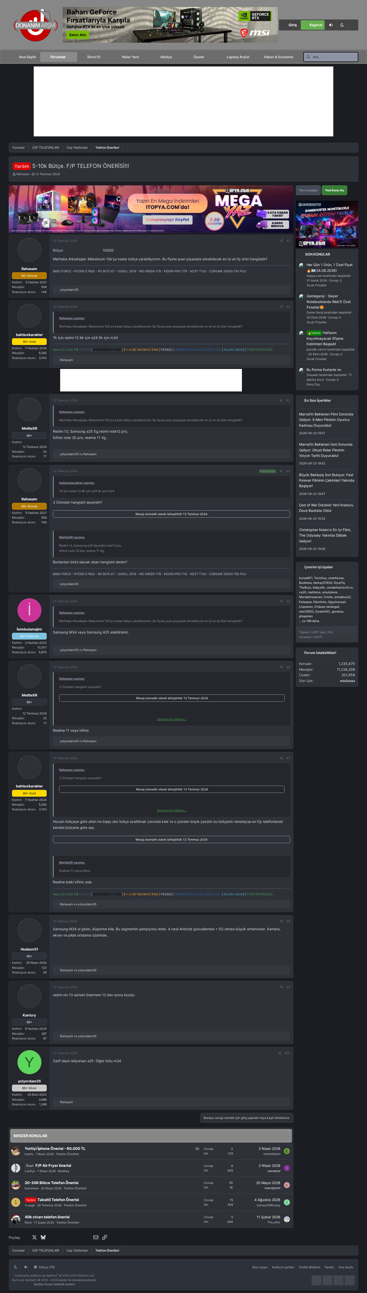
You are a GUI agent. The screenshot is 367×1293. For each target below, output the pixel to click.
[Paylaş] (281, 241)
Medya (166, 57)
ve (78, 454)
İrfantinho (320, 602)
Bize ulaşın (260, 1267)
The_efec (273, 1222)
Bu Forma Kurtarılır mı (324, 369)
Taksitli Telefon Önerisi (58, 1199)
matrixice (314, 592)
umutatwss (329, 592)
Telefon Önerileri (67, 1154)
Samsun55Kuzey (268, 1205)
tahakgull (332, 607)
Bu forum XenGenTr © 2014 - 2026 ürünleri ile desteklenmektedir (54, 1280)
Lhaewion (306, 607)
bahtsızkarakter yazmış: (77, 483)
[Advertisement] (183, 101)
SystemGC (322, 611)
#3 (288, 400)
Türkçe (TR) (46, 1267)
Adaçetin (319, 588)
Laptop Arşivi (238, 57)
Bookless (305, 583)
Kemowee (32, 1188)
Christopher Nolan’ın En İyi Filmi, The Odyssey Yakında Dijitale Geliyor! (325, 535)
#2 (288, 307)
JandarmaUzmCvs (340, 588)
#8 (288, 921)
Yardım (329, 1267)
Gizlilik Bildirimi (309, 1267)
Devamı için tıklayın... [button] (172, 719)
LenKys (30, 1171)
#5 (288, 601)
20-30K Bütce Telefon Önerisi (51, 1182)
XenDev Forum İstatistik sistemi (54, 1284)
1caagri (30, 1205)
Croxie (328, 597)
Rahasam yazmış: (72, 318)
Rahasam (22, 174)
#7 (288, 758)
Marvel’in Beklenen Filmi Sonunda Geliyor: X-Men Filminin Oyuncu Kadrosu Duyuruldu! (326, 419)
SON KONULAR (317, 254)
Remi (28, 1222)
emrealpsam (271, 1154)
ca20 (302, 592)
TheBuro (305, 588)
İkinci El (94, 57)
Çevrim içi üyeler (318, 567)
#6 (288, 667)
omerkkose (336, 578)
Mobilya (63, 1171)
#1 (288, 241)
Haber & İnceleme (278, 57)
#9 (288, 987)
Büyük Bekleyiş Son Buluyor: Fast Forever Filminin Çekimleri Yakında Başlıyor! (326, 480)
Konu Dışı (313, 384)
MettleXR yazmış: (72, 537)
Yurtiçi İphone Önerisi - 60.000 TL (55, 1148)
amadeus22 (342, 597)
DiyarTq (339, 583)
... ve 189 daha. (309, 621)
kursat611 (306, 578)
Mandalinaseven (310, 597)
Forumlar (58, 57)
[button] (341, 24)
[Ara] (352, 24)
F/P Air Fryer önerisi (53, 1165)
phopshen (306, 616)
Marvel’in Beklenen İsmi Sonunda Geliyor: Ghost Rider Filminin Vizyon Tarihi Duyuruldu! (326, 450)
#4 (288, 471)
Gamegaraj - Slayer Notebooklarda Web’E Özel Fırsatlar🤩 (329, 302)
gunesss (337, 611)
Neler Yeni (130, 57)
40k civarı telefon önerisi (47, 1217)
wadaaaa (347, 680)
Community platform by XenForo (54, 1275)
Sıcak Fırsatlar (317, 285)
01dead (319, 607)
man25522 (306, 611)
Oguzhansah (337, 602)
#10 (287, 1053)
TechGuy (320, 578)
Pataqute (305, 602)
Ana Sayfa (27, 57)
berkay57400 (322, 583)
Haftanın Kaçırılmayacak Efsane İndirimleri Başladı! (325, 338)
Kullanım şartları (283, 1267)
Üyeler (198, 57)
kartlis (29, 1154)
